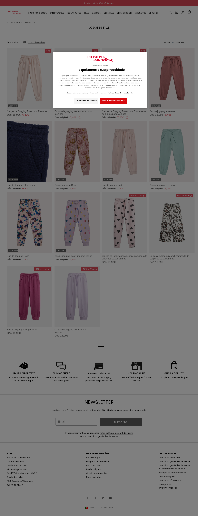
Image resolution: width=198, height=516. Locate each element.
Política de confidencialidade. (120, 93)
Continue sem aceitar (100, 66)
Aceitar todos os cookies (114, 101)
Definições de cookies (86, 101)
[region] (100, 80)
